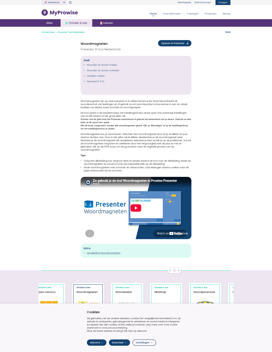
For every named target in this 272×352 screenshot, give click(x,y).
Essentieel (117, 342)
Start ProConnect (203, 2)
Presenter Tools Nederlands (71, 32)
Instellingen (142, 342)
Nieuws (226, 13)
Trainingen (192, 13)
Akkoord (95, 342)
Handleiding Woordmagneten (103, 253)
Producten (210, 13)
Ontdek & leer (48, 32)
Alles (49, 23)
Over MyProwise (172, 13)
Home (153, 13)
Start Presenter (184, 2)
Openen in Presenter (172, 43)
